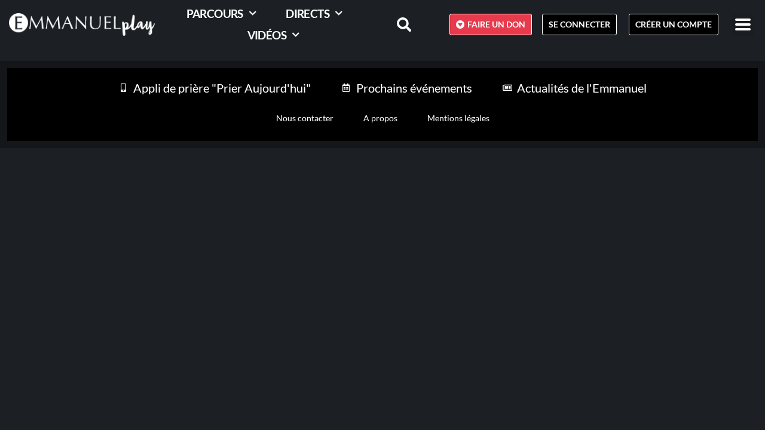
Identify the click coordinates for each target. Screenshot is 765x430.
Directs (307, 13)
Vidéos (266, 35)
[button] (743, 25)
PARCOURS (214, 13)
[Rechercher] (396, 24)
